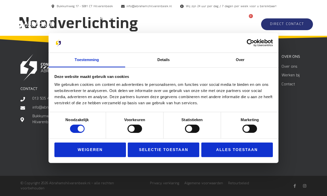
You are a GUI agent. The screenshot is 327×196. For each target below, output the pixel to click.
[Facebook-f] (295, 186)
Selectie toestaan (163, 149)
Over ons (219, 30)
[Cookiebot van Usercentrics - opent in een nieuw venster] (250, 43)
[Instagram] (305, 186)
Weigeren (90, 149)
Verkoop (141, 18)
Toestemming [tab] (87, 59)
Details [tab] (163, 59)
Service (220, 18)
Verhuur (106, 18)
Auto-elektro (181, 18)
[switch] (134, 128)
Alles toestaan (237, 149)
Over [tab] (240, 59)
